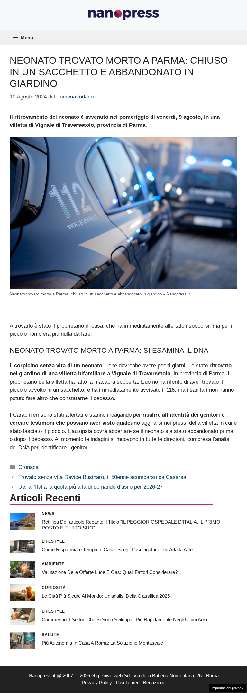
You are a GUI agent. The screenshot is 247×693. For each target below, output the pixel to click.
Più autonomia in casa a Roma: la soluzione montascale (102, 643)
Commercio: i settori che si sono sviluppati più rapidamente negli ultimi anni (124, 619)
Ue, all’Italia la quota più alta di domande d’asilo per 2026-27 (90, 487)
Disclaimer (127, 682)
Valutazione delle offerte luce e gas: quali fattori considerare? (110, 572)
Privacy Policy (97, 682)
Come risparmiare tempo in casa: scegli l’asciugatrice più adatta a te (117, 549)
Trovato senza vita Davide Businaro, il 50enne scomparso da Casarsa (102, 477)
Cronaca (28, 467)
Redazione (154, 682)
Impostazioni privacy (227, 688)
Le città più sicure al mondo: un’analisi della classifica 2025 (106, 596)
